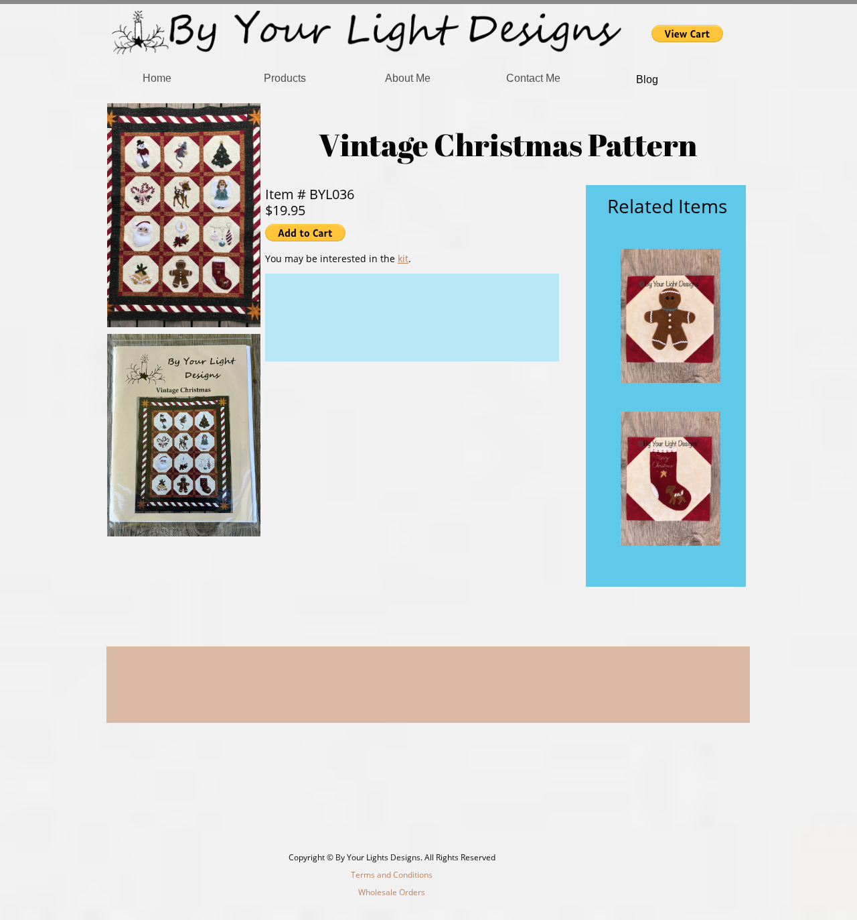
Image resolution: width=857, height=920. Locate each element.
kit (403, 258)
